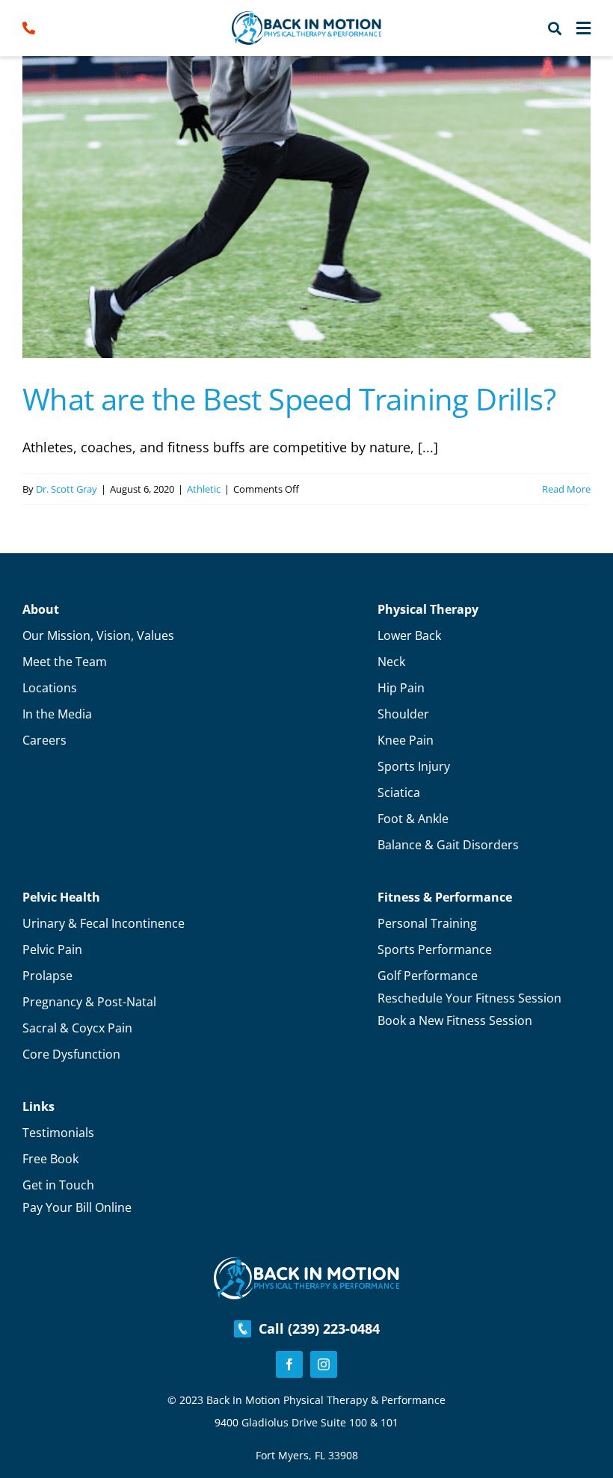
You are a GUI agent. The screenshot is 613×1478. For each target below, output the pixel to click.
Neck (391, 661)
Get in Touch (58, 1185)
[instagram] (323, 1364)
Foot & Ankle (413, 818)
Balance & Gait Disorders (448, 845)
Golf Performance (428, 975)
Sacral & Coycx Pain (77, 1028)
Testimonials (58, 1132)
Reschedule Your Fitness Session (469, 998)
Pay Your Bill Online (77, 1207)
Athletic (204, 489)
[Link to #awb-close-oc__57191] (583, 28)
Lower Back (409, 635)
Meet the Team (64, 661)
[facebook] (289, 1364)
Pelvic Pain (52, 949)
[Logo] (306, 18)
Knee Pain (406, 740)
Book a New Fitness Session (455, 1020)
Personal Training (427, 923)
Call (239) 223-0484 (315, 1328)
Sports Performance (435, 949)
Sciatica (399, 792)
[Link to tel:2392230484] (55, 28)
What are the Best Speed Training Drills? (288, 398)
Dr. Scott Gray (66, 489)
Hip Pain (401, 688)
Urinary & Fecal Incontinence (103, 923)
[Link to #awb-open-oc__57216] (554, 28)
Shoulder (403, 714)
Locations (49, 688)
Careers (44, 740)
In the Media (57, 714)
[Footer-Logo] (306, 1264)
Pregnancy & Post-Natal (89, 1002)
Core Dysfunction (71, 1054)
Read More (566, 489)
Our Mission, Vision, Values (98, 635)
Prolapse (47, 975)
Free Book (50, 1159)
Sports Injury (414, 766)
